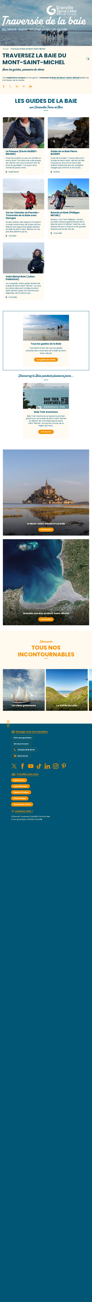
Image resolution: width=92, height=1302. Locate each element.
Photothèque (20, 798)
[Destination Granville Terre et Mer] (62, 10)
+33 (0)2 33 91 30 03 (26, 750)
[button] (6, 679)
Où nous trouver (21, 744)
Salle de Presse (20, 786)
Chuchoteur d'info (22, 804)
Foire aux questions (23, 738)
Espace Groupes (21, 792)
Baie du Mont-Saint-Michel (66, 77)
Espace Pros (19, 780)
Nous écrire (22, 756)
